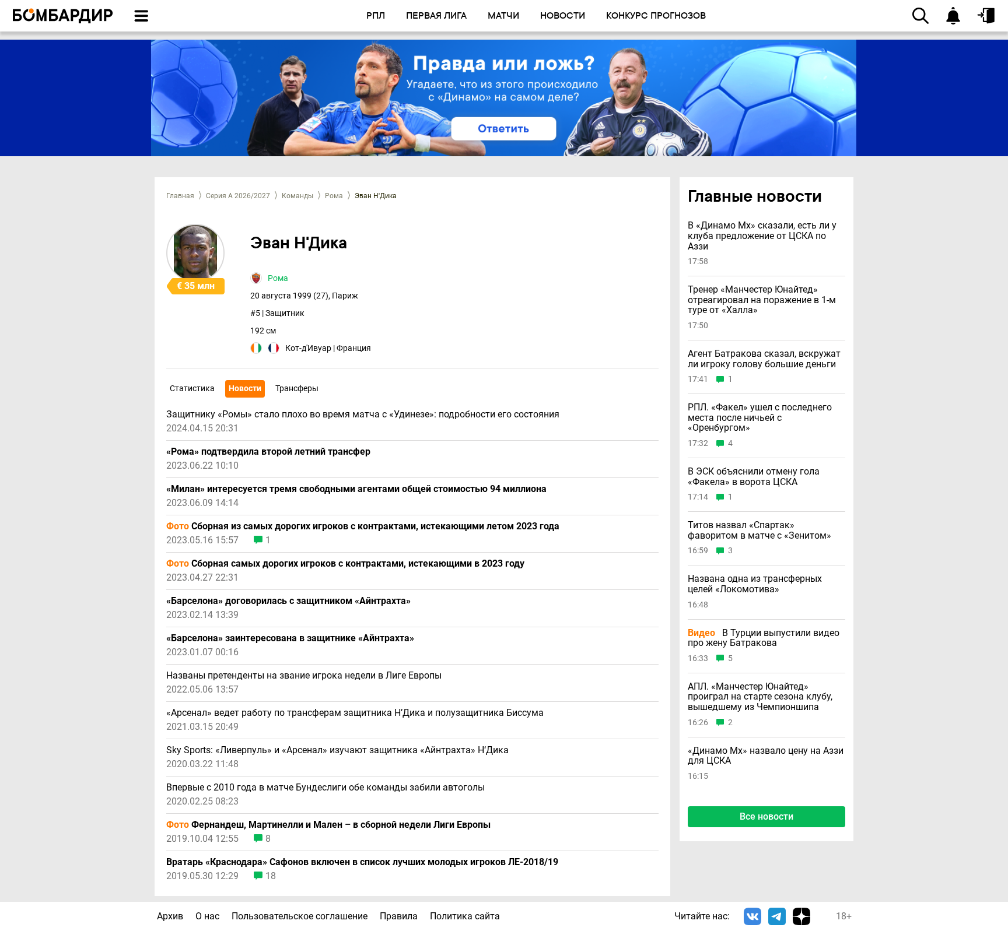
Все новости (766, 816)
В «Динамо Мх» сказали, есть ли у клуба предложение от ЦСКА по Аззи (762, 236)
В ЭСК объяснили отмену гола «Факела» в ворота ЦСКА (754, 476)
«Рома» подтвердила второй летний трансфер (268, 452)
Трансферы (296, 388)
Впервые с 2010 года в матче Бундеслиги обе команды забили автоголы (325, 787)
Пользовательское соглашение (300, 916)
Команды (297, 196)
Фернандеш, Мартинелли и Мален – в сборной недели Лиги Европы (328, 825)
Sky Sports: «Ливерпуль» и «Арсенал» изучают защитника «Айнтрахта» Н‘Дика (337, 750)
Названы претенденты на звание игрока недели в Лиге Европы (304, 675)
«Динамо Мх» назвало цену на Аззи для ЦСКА (766, 756)
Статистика (192, 388)
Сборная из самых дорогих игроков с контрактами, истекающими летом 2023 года (362, 526)
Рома (334, 196)
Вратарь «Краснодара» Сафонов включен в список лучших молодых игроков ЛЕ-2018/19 (362, 862)
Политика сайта (465, 916)
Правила (399, 916)
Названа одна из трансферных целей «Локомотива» (755, 584)
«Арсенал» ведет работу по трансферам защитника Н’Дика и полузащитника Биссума (355, 713)
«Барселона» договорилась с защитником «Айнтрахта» (288, 601)
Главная (180, 196)
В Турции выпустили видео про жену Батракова (763, 638)
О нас (207, 916)
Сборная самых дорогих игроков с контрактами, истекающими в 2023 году (345, 563)
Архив (170, 916)
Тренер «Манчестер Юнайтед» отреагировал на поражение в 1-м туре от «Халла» (762, 300)
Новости (245, 388)
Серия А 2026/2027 (238, 196)
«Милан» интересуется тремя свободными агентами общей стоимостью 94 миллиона (356, 489)
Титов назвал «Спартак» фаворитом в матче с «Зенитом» (759, 530)
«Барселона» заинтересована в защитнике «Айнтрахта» (290, 638)
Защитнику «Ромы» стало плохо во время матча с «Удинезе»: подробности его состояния (362, 414)
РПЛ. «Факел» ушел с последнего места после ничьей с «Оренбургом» (760, 417)
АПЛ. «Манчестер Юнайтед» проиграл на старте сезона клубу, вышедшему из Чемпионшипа (760, 696)
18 (270, 876)
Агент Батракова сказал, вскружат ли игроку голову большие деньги (764, 359)
